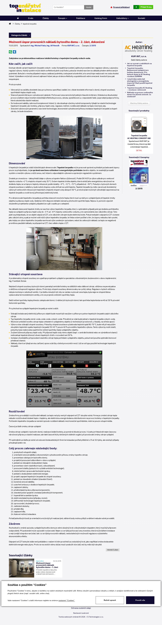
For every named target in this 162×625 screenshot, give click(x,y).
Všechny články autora (139, 103)
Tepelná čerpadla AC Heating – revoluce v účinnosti (139, 89)
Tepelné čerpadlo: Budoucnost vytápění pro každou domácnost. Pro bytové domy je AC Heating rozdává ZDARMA (138, 72)
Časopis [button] (62, 18)
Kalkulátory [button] (121, 18)
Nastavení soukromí (81, 613)
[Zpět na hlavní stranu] (25, 7)
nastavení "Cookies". (66, 600)
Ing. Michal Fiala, (38, 45)
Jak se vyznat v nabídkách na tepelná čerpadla (139, 64)
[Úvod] (18, 18)
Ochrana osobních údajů (81, 608)
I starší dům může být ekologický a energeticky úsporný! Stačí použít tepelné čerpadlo (139, 82)
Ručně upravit (110, 600)
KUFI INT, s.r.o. (73, 45)
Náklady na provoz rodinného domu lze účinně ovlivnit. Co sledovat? (140, 94)
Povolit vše (140, 600)
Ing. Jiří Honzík (53, 45)
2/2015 (92, 45)
